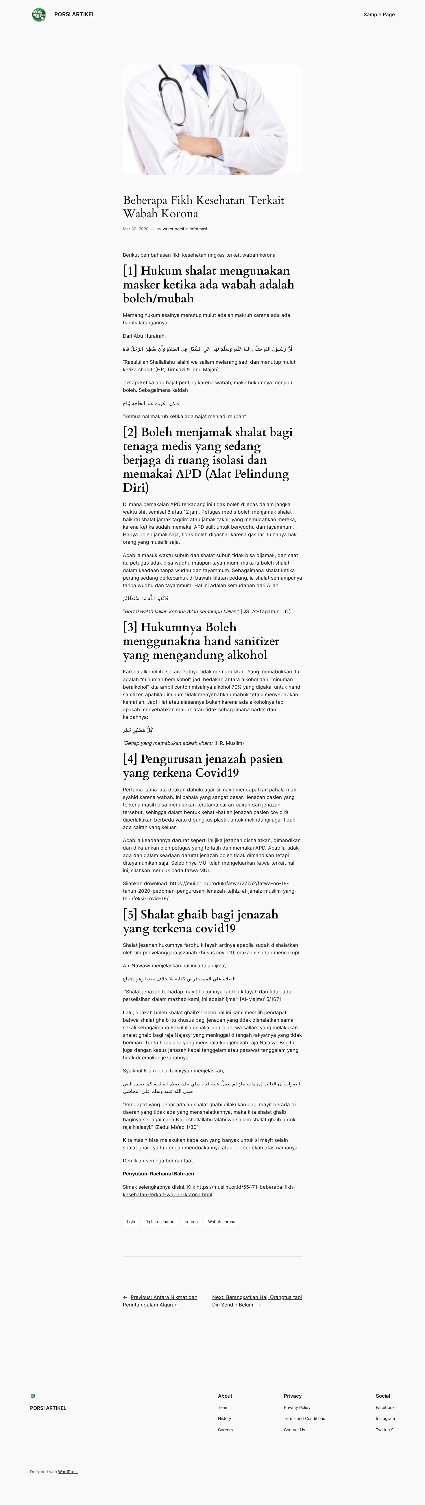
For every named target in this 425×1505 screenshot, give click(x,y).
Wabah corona (221, 1221)
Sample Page (379, 14)
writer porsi (173, 228)
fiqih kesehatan (159, 1221)
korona (191, 1221)
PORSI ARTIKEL (74, 14)
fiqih (131, 1221)
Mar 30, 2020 (136, 228)
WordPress (68, 1471)
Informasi (198, 228)
